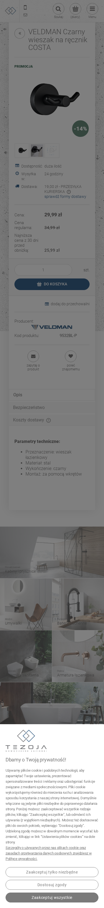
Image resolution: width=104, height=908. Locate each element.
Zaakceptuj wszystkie (52, 897)
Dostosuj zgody (52, 885)
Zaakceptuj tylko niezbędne (52, 872)
